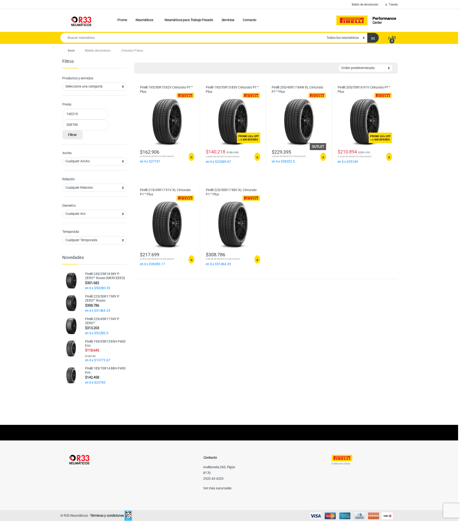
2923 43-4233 (213, 478)
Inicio (71, 50)
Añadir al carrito (189, 157)
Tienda (393, 4)
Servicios (228, 20)
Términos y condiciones (107, 515)
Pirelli (367, 20)
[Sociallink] (62, 473)
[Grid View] (140, 68)
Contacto (249, 20)
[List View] (154, 68)
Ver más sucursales (217, 488)
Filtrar (72, 135)
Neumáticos (144, 20)
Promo (122, 20)
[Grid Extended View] (147, 68)
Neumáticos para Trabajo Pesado (189, 20)
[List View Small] (161, 68)
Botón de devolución (365, 4)
